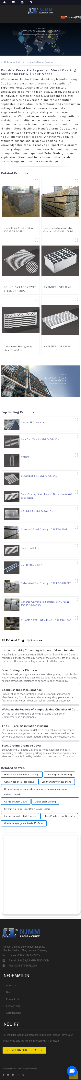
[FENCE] (11, 460)
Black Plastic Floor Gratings (59, 816)
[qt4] (76, 509)
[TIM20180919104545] (76, 562)
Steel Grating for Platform (19, 670)
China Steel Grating (45, 801)
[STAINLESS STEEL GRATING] (11, 478)
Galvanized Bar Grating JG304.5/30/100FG (46, 583)
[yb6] (76, 527)
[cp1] (37, 181)
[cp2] (76, 618)
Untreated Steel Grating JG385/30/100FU (45, 529)
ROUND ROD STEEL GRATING (40, 438)
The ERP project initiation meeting (25, 726)
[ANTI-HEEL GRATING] (60, 260)
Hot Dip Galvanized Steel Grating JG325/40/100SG (58, 230)
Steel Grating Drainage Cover (21, 745)
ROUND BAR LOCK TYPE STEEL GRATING (20, 289)
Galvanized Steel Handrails (19, 781)
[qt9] (76, 473)
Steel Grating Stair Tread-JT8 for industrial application (46, 496)
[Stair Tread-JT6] (11, 550)
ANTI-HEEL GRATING (57, 287)
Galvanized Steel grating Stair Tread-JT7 (18, 348)
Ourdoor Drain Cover (15, 801)
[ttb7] (76, 546)
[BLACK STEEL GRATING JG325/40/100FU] (11, 623)
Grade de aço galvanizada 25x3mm (23, 823)
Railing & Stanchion (33, 422)
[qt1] (76, 455)
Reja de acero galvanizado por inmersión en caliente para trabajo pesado (35, 791)
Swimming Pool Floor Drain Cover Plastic (27, 808)
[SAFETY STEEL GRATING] (11, 514)
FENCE (25, 457)
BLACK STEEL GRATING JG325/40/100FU (47, 620)
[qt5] (76, 436)
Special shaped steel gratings (21, 690)
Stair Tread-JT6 (30, 548)
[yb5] (76, 581)
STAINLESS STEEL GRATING (39, 475)
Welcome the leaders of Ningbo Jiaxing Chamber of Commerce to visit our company (40, 709)
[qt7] (76, 240)
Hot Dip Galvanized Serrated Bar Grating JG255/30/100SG (45, 603)
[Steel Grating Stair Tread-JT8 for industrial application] (11, 496)
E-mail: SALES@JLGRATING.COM (29, 960)
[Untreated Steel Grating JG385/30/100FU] (11, 532)
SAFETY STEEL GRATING (37, 511)
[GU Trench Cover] (11, 567)
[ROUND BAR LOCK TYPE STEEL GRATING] (21, 260)
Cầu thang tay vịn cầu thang (57, 781)
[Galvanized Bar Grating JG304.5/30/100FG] (11, 586)
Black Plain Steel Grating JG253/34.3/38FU (19, 230)
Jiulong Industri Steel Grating (20, 816)
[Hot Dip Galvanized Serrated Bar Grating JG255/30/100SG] (11, 604)
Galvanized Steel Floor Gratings (21, 774)
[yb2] (76, 181)
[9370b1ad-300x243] (76, 420)
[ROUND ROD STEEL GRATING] (11, 441)
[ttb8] (37, 299)
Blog (8, 992)
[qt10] (37, 240)
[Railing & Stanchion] (11, 424)
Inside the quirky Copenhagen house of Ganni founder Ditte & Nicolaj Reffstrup (40, 650)
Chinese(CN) (73, 17)
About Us (11, 985)
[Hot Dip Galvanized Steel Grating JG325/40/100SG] (60, 201)
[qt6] (76, 299)
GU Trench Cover (31, 564)
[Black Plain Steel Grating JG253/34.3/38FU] (21, 201)
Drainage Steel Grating (59, 774)
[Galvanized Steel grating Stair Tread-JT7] (21, 319)
